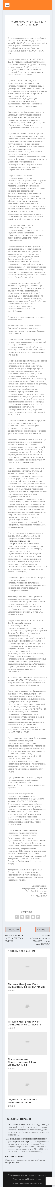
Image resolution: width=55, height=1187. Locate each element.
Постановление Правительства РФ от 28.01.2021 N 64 (22, 1061)
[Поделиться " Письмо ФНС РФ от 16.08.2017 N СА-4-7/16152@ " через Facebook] (16, 917)
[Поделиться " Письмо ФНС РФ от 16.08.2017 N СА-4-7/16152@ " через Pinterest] (27, 917)
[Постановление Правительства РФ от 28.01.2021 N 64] (27, 1043)
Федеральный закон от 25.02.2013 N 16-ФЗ (23, 1101)
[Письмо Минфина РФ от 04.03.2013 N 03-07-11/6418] (27, 1006)
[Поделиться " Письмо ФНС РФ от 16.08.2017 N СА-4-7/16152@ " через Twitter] (22, 917)
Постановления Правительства (27, 1179)
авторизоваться (12, 1162)
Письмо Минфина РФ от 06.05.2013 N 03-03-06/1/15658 (26, 985)
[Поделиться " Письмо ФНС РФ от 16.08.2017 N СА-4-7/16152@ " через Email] (33, 917)
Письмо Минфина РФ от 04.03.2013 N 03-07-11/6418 (24, 1023)
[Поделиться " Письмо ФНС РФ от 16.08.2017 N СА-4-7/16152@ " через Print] (38, 917)
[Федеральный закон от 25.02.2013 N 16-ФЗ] (27, 1083)
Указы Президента (37, 1175)
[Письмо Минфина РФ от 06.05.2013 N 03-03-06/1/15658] (27, 968)
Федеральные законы (17, 1175)
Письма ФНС (36, 1183)
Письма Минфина (20, 1183)
